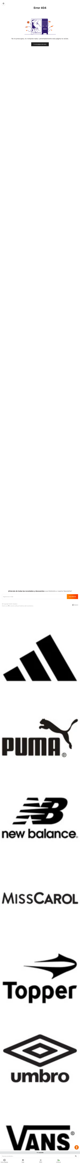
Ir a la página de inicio (40, 44)
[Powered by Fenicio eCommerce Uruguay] (75, 604)
